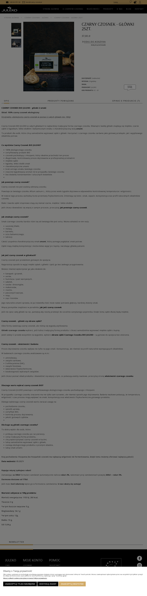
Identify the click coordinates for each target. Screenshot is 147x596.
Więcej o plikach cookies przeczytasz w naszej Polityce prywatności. (25, 578)
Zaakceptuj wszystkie (72, 584)
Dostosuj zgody (47, 584)
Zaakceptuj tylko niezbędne (20, 584)
